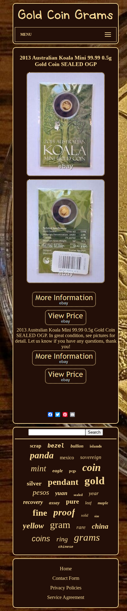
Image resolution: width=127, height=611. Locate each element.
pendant (63, 482)
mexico (67, 457)
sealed (78, 495)
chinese (65, 547)
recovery (33, 502)
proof (64, 512)
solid (84, 515)
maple (103, 503)
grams (87, 537)
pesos (41, 492)
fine (40, 513)
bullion (77, 446)
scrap (35, 445)
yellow (33, 525)
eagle (57, 470)
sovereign (90, 457)
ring (62, 539)
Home (66, 568)
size (96, 516)
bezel (55, 445)
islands (96, 446)
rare (81, 527)
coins (41, 538)
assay (54, 502)
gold (94, 481)
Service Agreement (65, 597)
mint (38, 468)
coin (91, 467)
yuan (61, 493)
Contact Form (65, 578)
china (100, 526)
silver (34, 483)
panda (42, 455)
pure (72, 501)
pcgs (72, 471)
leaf (88, 503)
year (94, 493)
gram (60, 524)
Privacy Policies (65, 587)
